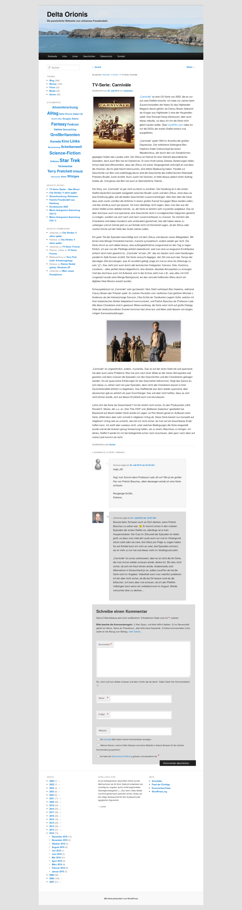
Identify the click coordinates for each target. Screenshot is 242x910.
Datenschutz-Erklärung (122, 756)
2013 (51, 826)
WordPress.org (159, 791)
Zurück (96, 66)
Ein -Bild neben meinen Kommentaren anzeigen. (126, 739)
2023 (51, 791)
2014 (51, 822)
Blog (51, 80)
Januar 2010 (58, 871)
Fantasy (59, 124)
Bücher (53, 83)
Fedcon (73, 124)
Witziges (73, 176)
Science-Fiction (65, 153)
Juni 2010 (57, 854)
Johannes (128, 90)
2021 (51, 798)
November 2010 (59, 840)
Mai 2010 (56, 857)
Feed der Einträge (161, 784)
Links (75, 141)
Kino (65, 141)
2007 (51, 881)
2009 (51, 874)
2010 (51, 833)
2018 (51, 808)
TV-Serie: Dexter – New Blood (64, 189)
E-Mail (103, 714)
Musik (52, 90)
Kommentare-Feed (161, 788)
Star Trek (70, 160)
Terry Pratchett (59, 171)
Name (103, 698)
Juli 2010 (56, 850)
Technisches (65, 166)
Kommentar (105, 644)
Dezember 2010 (59, 836)
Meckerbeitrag (54, 147)
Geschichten (89, 56)
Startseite (52, 56)
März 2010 (57, 864)
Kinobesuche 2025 (58, 206)
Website (102, 730)
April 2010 (57, 860)
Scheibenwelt (71, 146)
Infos (64, 56)
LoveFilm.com (175, 124)
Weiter (191, 66)
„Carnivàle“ (145, 96)
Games (58, 129)
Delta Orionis (67, 14)
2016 (51, 815)
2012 (51, 829)
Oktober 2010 (58, 843)
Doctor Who (57, 118)
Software (54, 161)
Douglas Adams (71, 118)
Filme (52, 87)
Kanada (55, 141)
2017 (51, 812)
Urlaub (78, 171)
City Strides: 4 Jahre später (63, 192)
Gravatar (107, 739)
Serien (115, 74)
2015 (51, 819)
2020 (51, 801)
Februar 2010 (58, 867)
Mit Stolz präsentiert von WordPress (121, 898)
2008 (51, 878)
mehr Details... (136, 631)
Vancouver (55, 176)
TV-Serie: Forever (71, 246)
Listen (75, 56)
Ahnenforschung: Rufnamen (63, 196)
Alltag (52, 113)
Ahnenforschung (65, 107)
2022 (51, 794)
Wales (64, 176)
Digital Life (78, 114)
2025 (51, 784)
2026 (51, 780)
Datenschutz (106, 56)
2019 (51, 805)
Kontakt (121, 56)
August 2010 (58, 847)
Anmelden (157, 780)
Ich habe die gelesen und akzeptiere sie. (129, 756)
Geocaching (69, 129)
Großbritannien (65, 134)
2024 (51, 788)
